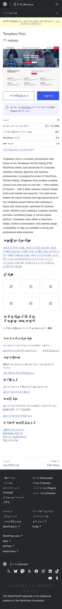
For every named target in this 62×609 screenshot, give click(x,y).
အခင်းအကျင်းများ (10, 13)
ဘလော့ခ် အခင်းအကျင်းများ (40, 255)
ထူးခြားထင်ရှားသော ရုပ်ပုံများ (18, 255)
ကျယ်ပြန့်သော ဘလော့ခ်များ (12, 266)
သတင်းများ (7, 483)
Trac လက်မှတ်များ (10, 440)
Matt (7, 541)
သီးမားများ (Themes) (41, 483)
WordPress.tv (11, 526)
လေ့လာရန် (7, 511)
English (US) (8, 409)
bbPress (9, 546)
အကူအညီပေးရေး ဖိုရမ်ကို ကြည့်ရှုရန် (18, 373)
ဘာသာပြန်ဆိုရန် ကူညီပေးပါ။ (40, 22)
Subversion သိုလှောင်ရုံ (12, 433)
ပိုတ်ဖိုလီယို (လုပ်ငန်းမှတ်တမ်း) (29, 259)
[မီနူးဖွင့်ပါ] (57, 4)
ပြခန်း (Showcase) (42, 478)
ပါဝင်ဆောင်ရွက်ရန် (42, 511)
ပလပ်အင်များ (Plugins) (44, 488)
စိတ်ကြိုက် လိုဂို (27, 251)
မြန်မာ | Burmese (19, 564)
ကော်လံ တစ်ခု (8, 259)
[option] (11, 287)
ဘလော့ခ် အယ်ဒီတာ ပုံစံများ (13, 247)
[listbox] (31, 295)
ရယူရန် (48, 95)
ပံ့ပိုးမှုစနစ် (10, 516)
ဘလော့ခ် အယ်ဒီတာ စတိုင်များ (37, 247)
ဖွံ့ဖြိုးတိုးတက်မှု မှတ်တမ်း (13, 429)
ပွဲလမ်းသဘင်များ (40, 516)
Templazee (26, 107)
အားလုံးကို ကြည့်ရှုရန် (50, 350)
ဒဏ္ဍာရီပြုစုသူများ (12, 521)
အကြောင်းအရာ (8, 478)
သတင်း (55, 255)
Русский (26, 409)
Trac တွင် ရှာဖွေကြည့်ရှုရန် (15, 436)
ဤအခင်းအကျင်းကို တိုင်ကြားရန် (16, 391)
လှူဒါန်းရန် (39, 521)
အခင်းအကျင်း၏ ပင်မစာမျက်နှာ (17, 149)
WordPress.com (12, 535)
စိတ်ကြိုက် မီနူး (41, 251)
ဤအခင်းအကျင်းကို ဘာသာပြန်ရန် (17, 415)
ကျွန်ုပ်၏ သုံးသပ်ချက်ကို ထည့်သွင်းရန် (19, 350)
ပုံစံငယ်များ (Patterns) (44, 493)
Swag (36, 526)
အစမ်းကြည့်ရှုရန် (18, 95)
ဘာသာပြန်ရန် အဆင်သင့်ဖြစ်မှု (39, 262)
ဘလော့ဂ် (53, 247)
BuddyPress (11, 551)
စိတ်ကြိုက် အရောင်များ (11, 251)
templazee (13, 40)
